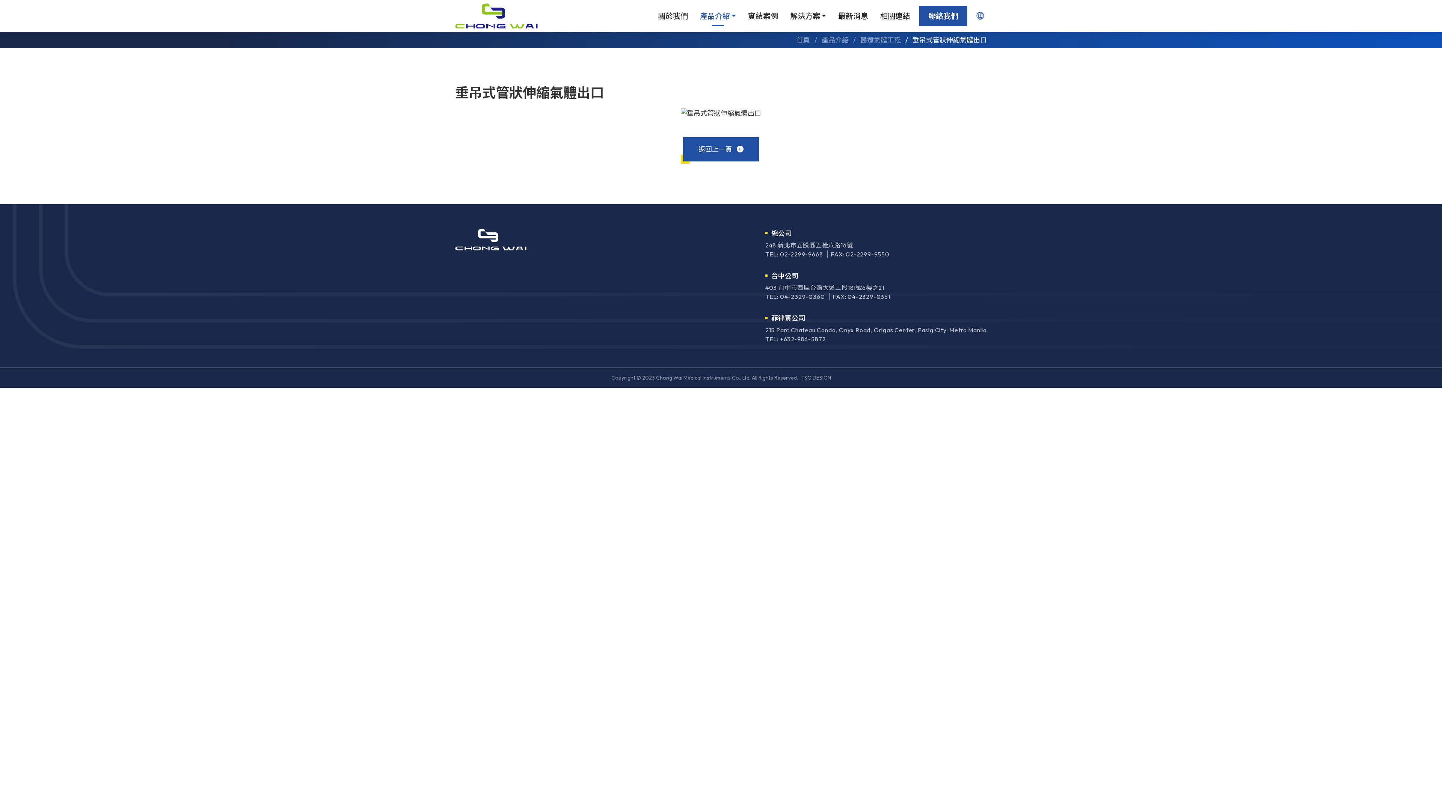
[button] (980, 16)
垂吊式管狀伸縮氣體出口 (950, 40)
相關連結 (895, 16)
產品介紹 (716, 16)
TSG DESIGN (816, 377)
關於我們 (673, 16)
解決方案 (806, 16)
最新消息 (853, 16)
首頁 (803, 40)
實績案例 (763, 16)
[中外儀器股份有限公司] (496, 16)
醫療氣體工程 (880, 40)
